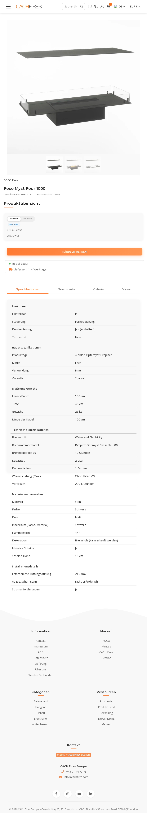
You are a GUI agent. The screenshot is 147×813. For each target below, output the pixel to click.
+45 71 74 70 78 (76, 771)
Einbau (41, 713)
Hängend (40, 707)
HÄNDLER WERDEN (74, 251)
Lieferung (41, 663)
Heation (106, 658)
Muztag (106, 646)
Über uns (40, 669)
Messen (106, 724)
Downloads (66, 289)
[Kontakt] (96, 6)
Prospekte (106, 701)
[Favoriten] (90, 6)
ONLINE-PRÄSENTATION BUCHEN (73, 755)
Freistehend (40, 701)
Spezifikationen (27, 289)
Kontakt (41, 640)
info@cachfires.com (76, 777)
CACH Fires (106, 652)
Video (126, 289)
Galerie (98, 289)
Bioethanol (40, 718)
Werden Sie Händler (41, 675)
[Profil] (102, 6)
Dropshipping (106, 718)
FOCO (106, 640)
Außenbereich (40, 724)
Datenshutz (40, 658)
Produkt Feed (106, 707)
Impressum (41, 646)
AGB (40, 652)
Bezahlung (106, 713)
